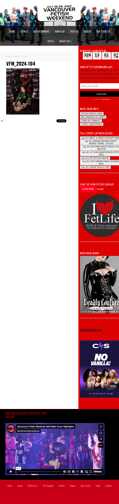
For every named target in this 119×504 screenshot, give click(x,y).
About (20, 485)
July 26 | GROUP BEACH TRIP (95, 167)
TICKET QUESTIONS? (91, 124)
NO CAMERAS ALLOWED (93, 117)
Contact (109, 485)
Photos (62, 485)
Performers (32, 485)
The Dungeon (48, 485)
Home (9, 485)
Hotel (98, 485)
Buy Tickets (86, 485)
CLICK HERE (88, 189)
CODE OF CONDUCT (91, 120)
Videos (73, 485)
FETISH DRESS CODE (91, 113)
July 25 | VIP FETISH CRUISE (95, 158)
